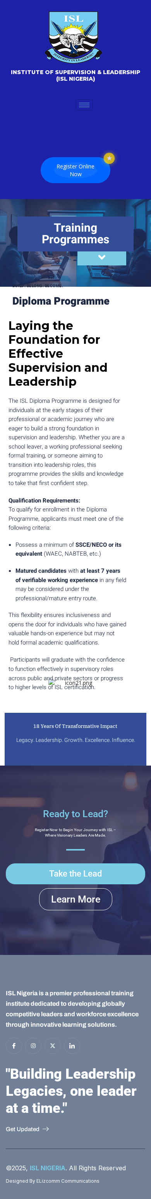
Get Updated (22, 1129)
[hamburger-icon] (84, 105)
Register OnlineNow (75, 170)
